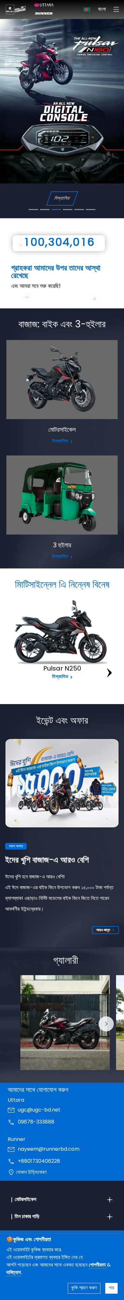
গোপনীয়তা (98, 1265)
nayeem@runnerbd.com (48, 1149)
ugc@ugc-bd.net (39, 1110)
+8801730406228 (39, 1161)
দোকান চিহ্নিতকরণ (31, 1172)
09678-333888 (36, 1122)
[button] (106, 1023)
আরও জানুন (103, 930)
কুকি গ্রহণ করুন (84, 1288)
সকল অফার (16, 846)
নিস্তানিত (62, 198)
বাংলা (102, 9)
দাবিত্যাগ (13, 1272)
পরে (111, 1288)
